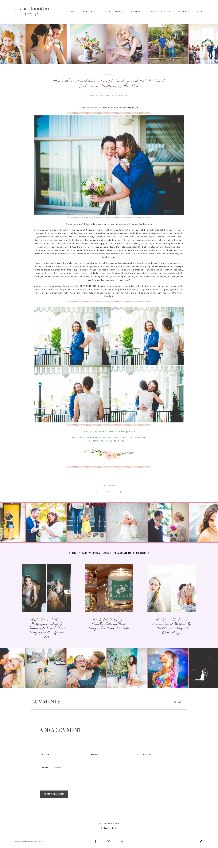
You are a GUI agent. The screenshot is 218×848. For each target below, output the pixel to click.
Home (73, 12)
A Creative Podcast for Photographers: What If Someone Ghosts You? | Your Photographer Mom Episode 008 (46, 601)
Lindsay (94, 254)
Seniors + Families (112, 12)
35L (125, 240)
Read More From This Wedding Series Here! (109, 441)
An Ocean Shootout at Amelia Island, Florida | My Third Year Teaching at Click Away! (171, 601)
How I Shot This (120, 96)
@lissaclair (109, 828)
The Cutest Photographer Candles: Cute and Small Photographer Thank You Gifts (109, 601)
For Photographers (159, 12)
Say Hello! (184, 12)
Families (121, 431)
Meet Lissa (89, 12)
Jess (56, 273)
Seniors (112, 431)
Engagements (100, 431)
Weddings (135, 12)
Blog (200, 12)
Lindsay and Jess (94, 108)
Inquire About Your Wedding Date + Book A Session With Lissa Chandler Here (109, 437)
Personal (131, 431)
